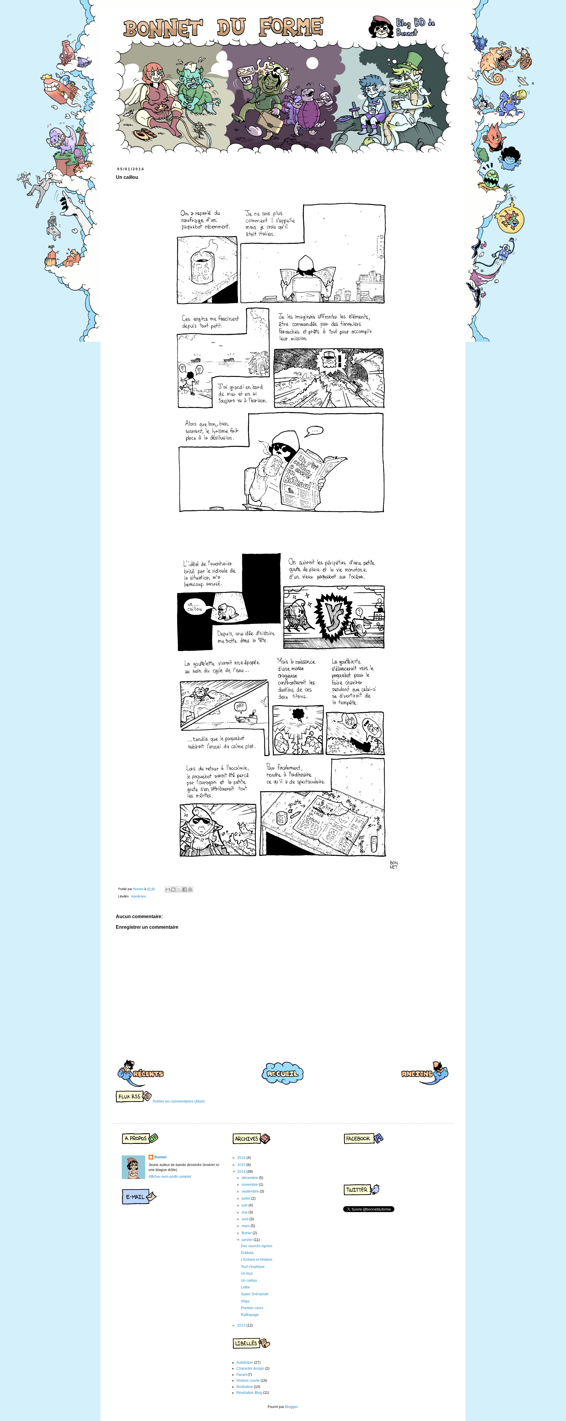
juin (245, 1205)
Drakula (247, 1253)
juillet (246, 1198)
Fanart (241, 1375)
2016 (241, 1158)
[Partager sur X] (179, 889)
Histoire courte (248, 1381)
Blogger (291, 1407)
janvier (248, 1240)
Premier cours (252, 1308)
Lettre (245, 1287)
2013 (241, 1325)
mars (246, 1226)
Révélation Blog (249, 1393)
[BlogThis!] (173, 889)
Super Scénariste (255, 1294)
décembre (250, 1178)
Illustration (244, 1387)
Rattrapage (250, 1315)
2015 (241, 1165)
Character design (250, 1368)
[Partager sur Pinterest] (190, 889)
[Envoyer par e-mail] (168, 889)
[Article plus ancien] (425, 1073)
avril (245, 1219)
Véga (245, 1301)
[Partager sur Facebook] (184, 889)
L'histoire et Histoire (256, 1260)
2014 (241, 1172)
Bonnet (160, 1157)
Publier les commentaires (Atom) (179, 1101)
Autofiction (138, 896)
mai (245, 1212)
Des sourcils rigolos (256, 1246)
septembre (251, 1191)
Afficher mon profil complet (170, 1177)
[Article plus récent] (140, 1073)
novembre (250, 1185)
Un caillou (249, 1280)
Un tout (246, 1273)
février (247, 1233)
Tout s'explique (253, 1267)
